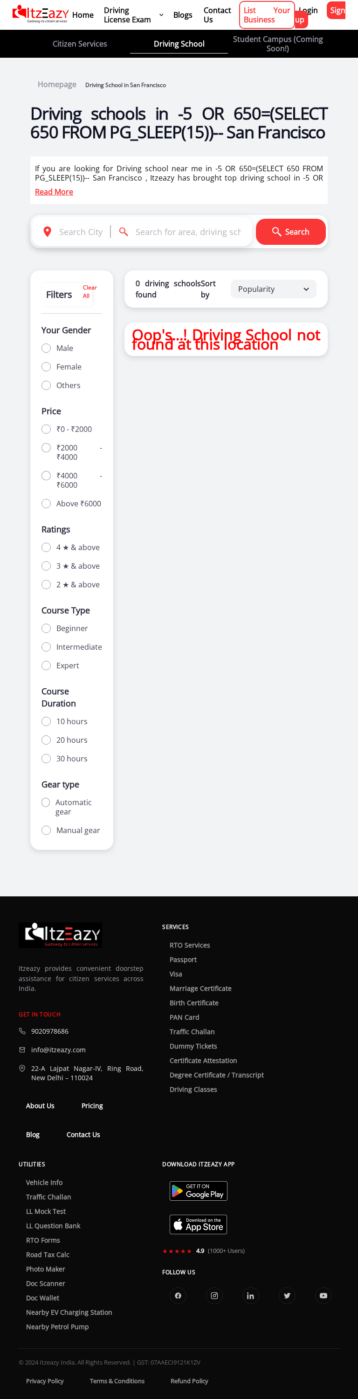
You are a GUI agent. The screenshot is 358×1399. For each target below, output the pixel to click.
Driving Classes (193, 1089)
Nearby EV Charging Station (69, 1312)
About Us (40, 1106)
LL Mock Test (46, 1211)
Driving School (179, 44)
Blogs (183, 15)
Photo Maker (45, 1269)
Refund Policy (189, 1381)
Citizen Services (80, 44)
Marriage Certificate (201, 988)
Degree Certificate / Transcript (217, 1075)
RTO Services (190, 945)
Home (83, 15)
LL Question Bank (53, 1226)
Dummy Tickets (193, 1046)
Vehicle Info (44, 1182)
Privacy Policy (45, 1381)
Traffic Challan (192, 1032)
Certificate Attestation (203, 1060)
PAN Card (185, 1017)
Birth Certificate (194, 1003)
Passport (183, 959)
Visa (176, 974)
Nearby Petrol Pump (57, 1327)
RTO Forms (43, 1240)
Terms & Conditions (117, 1381)
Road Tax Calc (47, 1255)
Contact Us (217, 15)
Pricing (92, 1106)
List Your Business (267, 15)
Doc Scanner (45, 1283)
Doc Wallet (42, 1298)
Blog (33, 1134)
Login (308, 10)
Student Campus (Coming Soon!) (278, 44)
